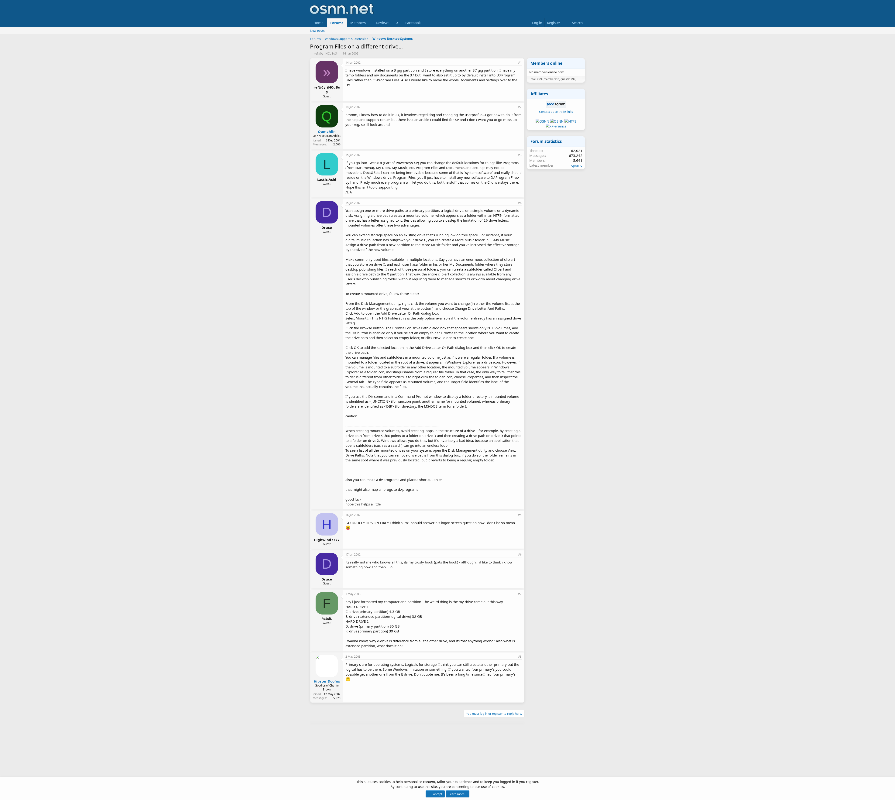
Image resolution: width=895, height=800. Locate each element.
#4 (520, 203)
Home (318, 22)
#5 (520, 515)
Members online (546, 63)
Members (358, 22)
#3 (520, 155)
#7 (520, 594)
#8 (520, 657)
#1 (520, 63)
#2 (520, 107)
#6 (520, 554)
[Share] (513, 62)
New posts (317, 30)
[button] (369, 22)
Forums (336, 22)
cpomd (576, 165)
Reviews (382, 22)
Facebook (413, 22)
